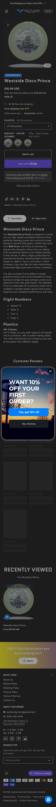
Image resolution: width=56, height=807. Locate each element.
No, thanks (28, 423)
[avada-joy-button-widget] (48, 799)
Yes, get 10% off (29, 412)
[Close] (50, 371)
